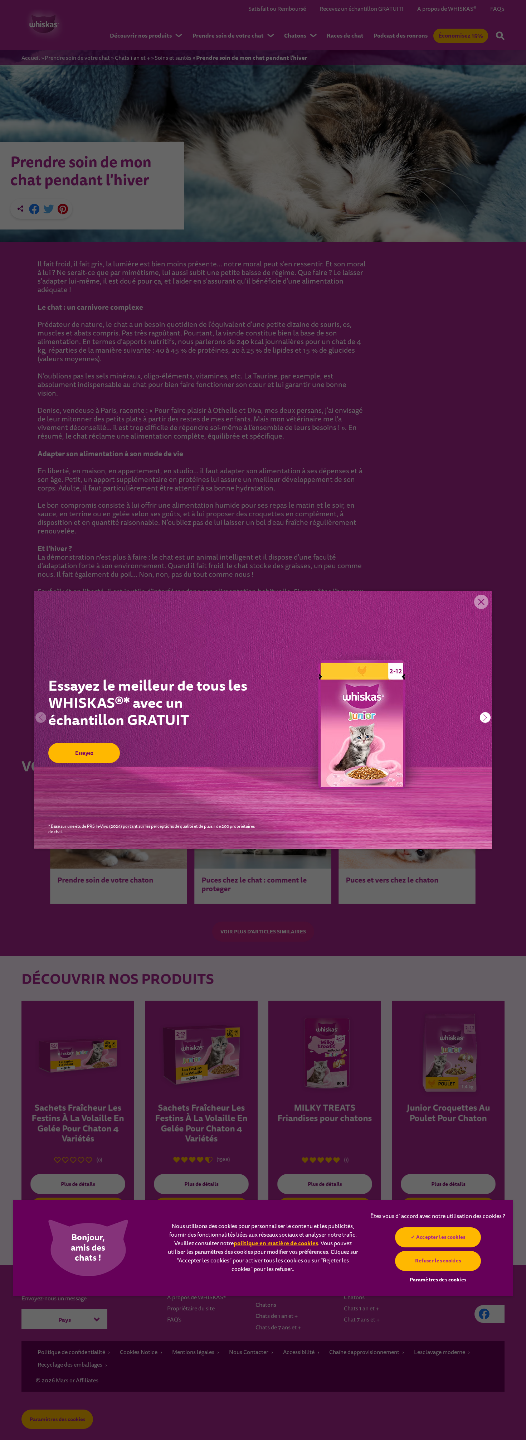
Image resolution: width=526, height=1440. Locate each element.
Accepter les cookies (440, 1237)
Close (481, 602)
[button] (485, 717)
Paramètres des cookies (438, 1279)
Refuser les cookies (438, 1260)
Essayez (84, 753)
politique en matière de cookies (276, 1243)
